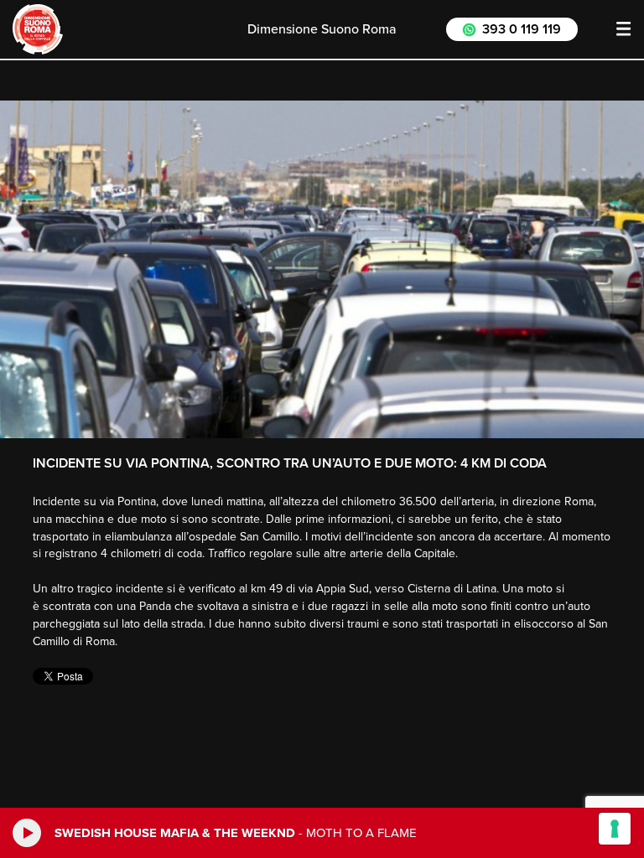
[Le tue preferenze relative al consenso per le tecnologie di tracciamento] (615, 829)
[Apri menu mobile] (623, 29)
